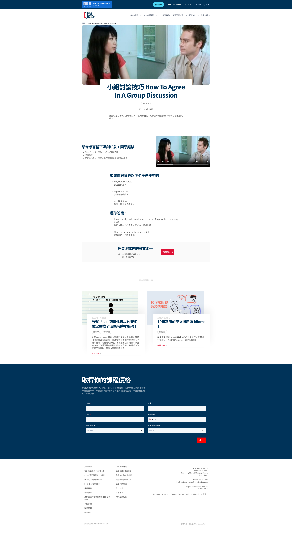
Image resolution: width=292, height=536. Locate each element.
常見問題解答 (121, 496)
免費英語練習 (121, 483)
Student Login (200, 4)
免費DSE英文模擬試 (124, 475)
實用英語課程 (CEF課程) (94, 470)
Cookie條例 (202, 524)
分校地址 (119, 488)
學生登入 (88, 512)
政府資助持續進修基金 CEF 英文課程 (97, 498)
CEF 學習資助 (164, 15)
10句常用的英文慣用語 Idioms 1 (181, 323)
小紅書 (203, 494)
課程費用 (88, 488)
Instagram (165, 494)
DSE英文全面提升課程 (93, 479)
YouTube (189, 494)
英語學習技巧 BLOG (124, 479)
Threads (174, 494)
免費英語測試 (121, 466)
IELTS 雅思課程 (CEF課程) (94, 475)
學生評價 (88, 503)
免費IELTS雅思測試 (123, 470)
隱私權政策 (193, 524)
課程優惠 (88, 492)
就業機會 (119, 492)
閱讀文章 (95, 353)
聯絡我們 (88, 508)
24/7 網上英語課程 (92, 483)
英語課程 (88, 466)
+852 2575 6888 (174, 4)
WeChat (181, 494)
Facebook (156, 494)
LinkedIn (196, 494)
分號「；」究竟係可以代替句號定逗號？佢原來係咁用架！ (114, 323)
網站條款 (184, 524)
